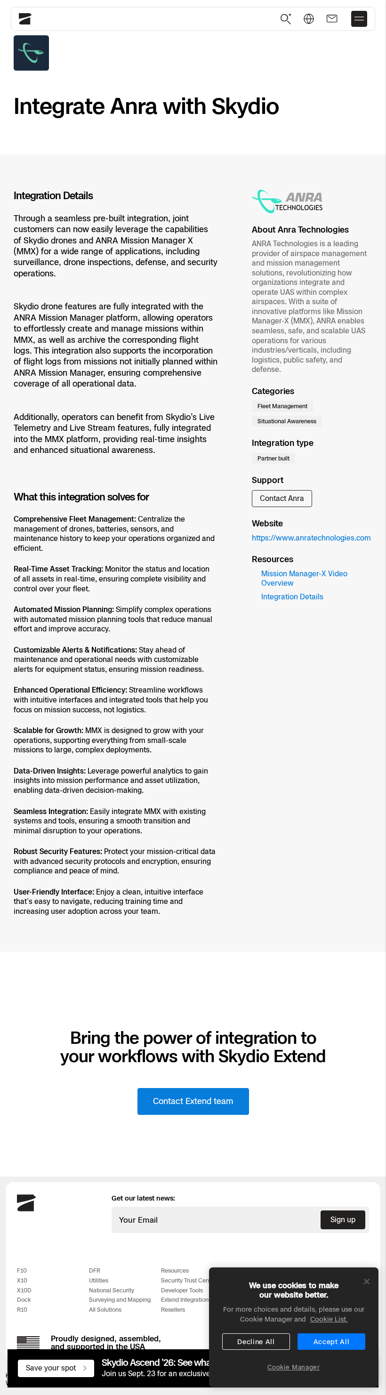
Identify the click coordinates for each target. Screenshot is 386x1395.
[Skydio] (26, 1209)
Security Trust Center (188, 1280)
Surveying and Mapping (120, 1299)
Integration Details (292, 597)
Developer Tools (182, 1290)
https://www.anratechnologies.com (311, 538)
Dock (24, 1299)
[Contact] (332, 19)
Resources (175, 1270)
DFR (94, 1270)
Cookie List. (329, 1319)
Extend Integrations (186, 1299)
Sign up (342, 1220)
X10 (22, 1280)
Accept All (332, 1342)
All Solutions (105, 1309)
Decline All (256, 1342)
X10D (24, 1290)
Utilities (98, 1280)
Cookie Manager (293, 1367)
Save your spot (51, 1368)
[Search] (286, 18)
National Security (111, 1290)
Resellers (173, 1309)
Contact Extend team (193, 1101)
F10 (22, 1270)
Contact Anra (282, 498)
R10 (22, 1309)
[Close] (366, 1281)
